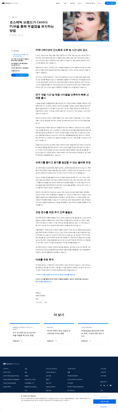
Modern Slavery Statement (75, 387)
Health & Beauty (40, 295)
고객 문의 (103, 372)
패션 (26, 372)
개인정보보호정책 (72, 376)
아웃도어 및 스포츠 (30, 379)
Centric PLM (6, 372)
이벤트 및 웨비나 (90, 3)
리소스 (80, 3)
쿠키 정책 (70, 383)
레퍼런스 (72, 3)
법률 (68, 372)
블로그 (48, 379)
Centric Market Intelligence (11, 379)
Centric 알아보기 (51, 372)
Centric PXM (6, 387)
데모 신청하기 (110, 3)
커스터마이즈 (103, 406)
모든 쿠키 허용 (105, 401)
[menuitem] (12, 372)
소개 (99, 3)
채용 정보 (48, 390)
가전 (26, 390)
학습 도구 (48, 383)
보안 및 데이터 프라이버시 (75, 379)
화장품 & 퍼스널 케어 (31, 387)
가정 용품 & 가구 (29, 383)
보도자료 (48, 376)
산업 (65, 3)
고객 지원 (103, 376)
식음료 (26, 376)
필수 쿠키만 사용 (104, 397)
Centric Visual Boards (9, 383)
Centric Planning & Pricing (11, 376)
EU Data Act (70, 390)
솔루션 (58, 3)
